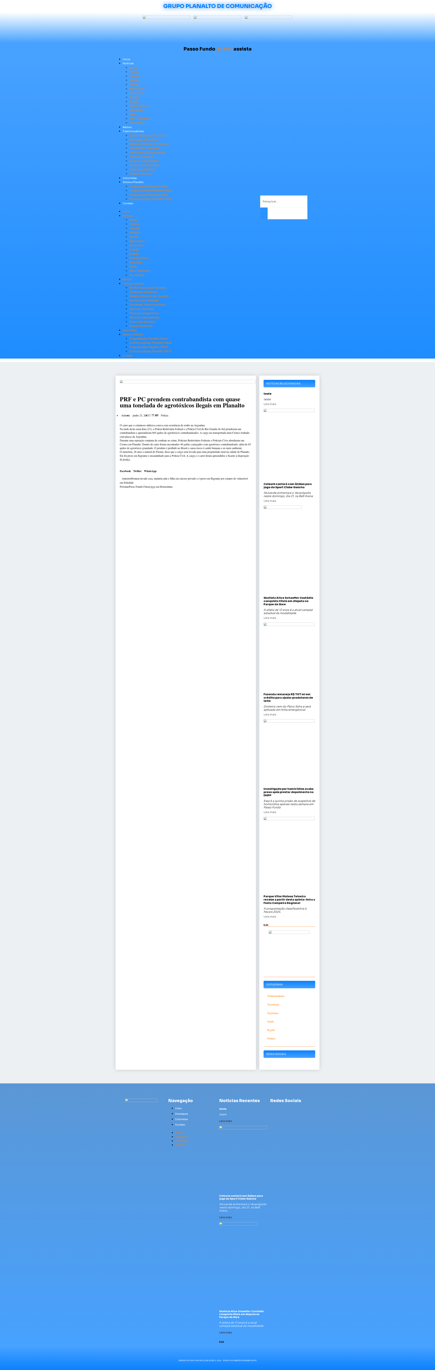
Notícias (128, 63)
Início (126, 59)
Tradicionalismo (133, 131)
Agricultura (137, 89)
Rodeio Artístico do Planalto (149, 144)
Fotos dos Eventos (142, 169)
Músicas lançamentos (144, 161)
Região (134, 101)
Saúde (133, 84)
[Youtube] (285, 1108)
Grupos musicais (140, 174)
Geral (133, 114)
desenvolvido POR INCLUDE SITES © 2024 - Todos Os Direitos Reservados (218, 1360)
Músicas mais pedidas (144, 165)
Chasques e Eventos (143, 140)
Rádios (127, 127)
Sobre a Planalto (133, 182)
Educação (136, 110)
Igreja (133, 67)
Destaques (181, 1113)
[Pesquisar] (264, 213)
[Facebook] (272, 1108)
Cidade (134, 97)
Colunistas (130, 178)
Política (134, 80)
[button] (180, 207)
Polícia (134, 72)
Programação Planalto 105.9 (148, 195)
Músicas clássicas (141, 157)
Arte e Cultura (138, 106)
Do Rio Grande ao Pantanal (147, 135)
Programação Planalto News (148, 186)
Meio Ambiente (139, 118)
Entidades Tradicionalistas (147, 152)
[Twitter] (278, 1108)
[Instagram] (291, 1108)
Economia (136, 93)
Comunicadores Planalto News (150, 190)
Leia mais (270, 404)
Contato (128, 203)
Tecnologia (137, 123)
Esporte (134, 76)
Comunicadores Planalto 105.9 (150, 199)
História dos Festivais (144, 148)
